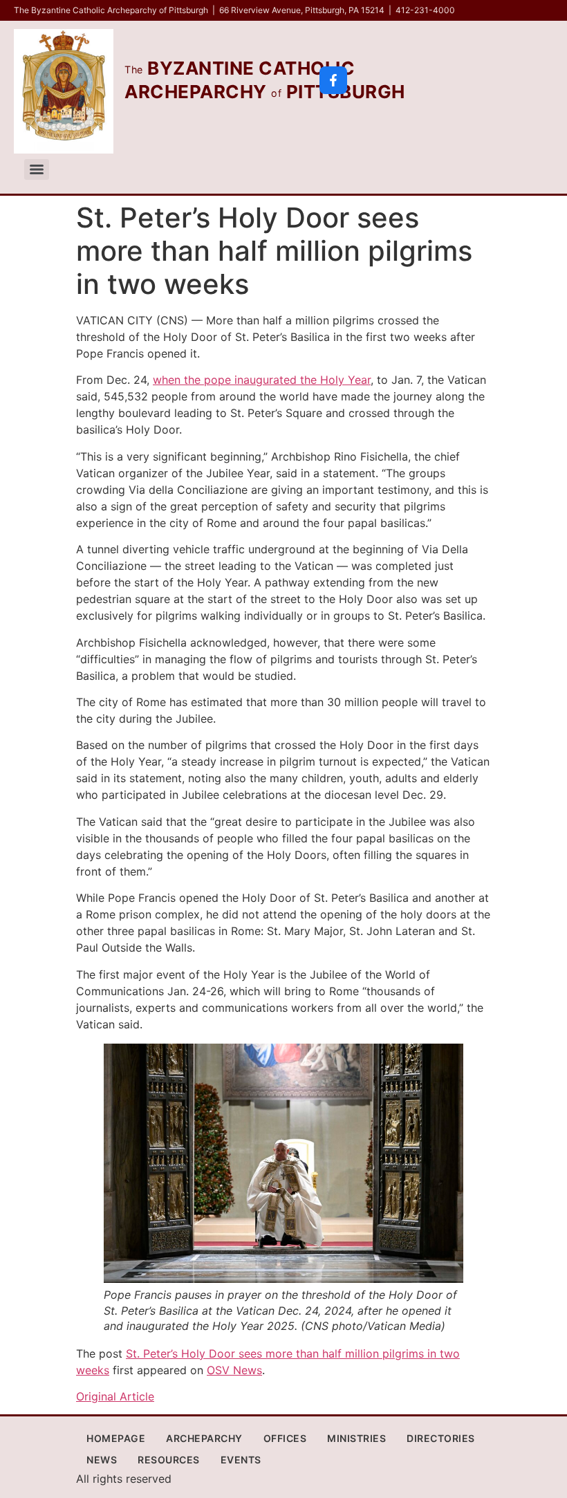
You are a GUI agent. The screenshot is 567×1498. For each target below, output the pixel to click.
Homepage (115, 1438)
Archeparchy (204, 1438)
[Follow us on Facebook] (333, 80)
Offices (285, 1438)
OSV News (234, 1370)
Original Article (115, 1396)
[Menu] (36, 169)
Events (241, 1459)
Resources (169, 1459)
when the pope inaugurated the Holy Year (262, 380)
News (101, 1459)
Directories (441, 1438)
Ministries (356, 1438)
